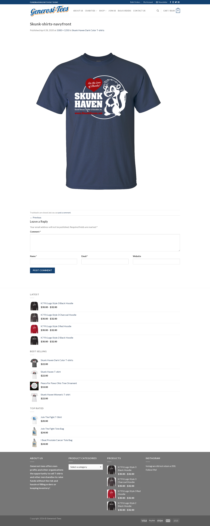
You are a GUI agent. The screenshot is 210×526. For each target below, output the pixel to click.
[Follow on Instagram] (173, 2)
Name (33, 256)
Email (84, 256)
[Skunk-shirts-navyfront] (98, 120)
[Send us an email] (178, 2)
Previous (35, 217)
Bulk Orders (135, 2)
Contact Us (139, 11)
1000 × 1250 (63, 30)
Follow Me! (151, 469)
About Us (78, 11)
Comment (35, 231)
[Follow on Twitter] (176, 2)
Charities (90, 11)
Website (137, 256)
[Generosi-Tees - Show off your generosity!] (49, 11)
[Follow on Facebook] (170, 2)
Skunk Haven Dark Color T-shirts (88, 30)
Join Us (112, 11)
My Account (148, 2)
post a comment (64, 212)
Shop (102, 11)
